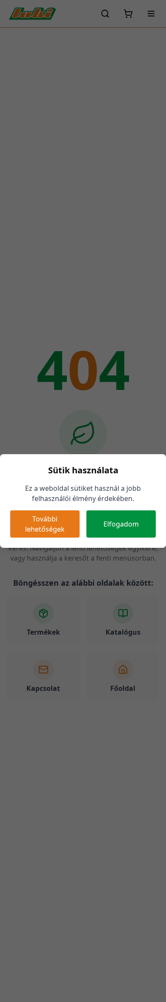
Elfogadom (121, 524)
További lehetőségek (45, 524)
